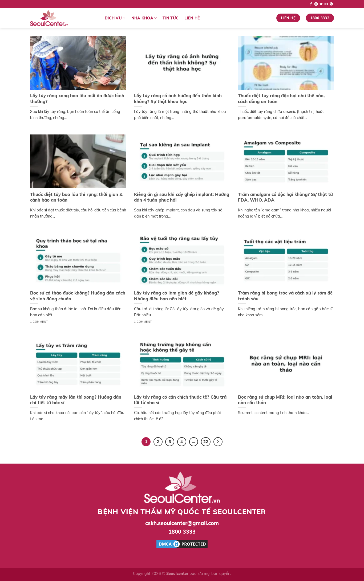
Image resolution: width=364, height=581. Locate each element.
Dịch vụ (113, 18)
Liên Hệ (192, 18)
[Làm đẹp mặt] (63, 18)
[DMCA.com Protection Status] (182, 543)
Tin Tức (171, 18)
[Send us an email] (326, 4)
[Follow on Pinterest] (331, 4)
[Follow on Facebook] (311, 4)
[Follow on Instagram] (316, 4)
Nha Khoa (142, 18)
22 (205, 441)
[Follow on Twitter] (321, 4)
